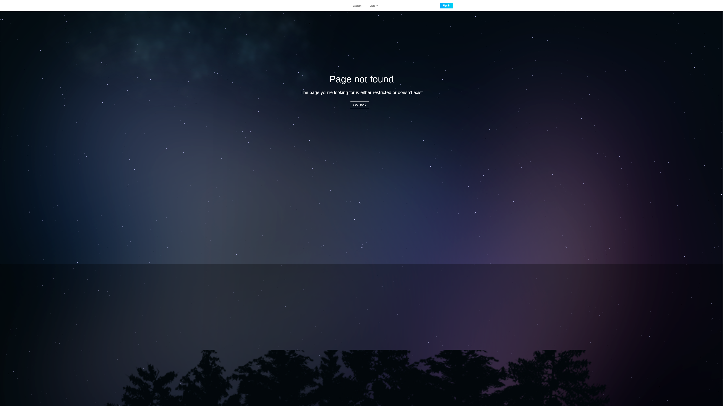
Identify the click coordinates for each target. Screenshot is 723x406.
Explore (357, 6)
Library (374, 6)
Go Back (359, 105)
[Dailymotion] (280, 6)
